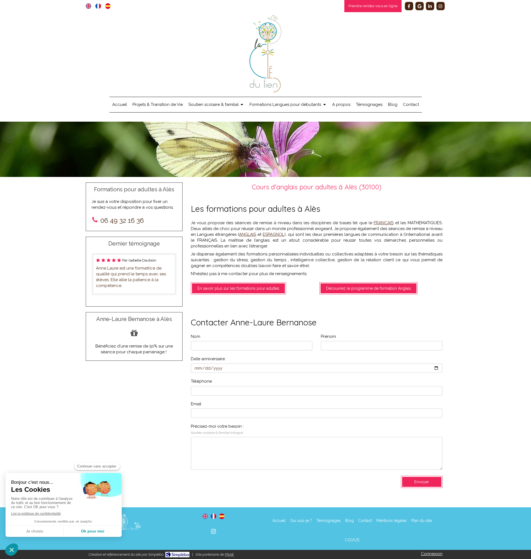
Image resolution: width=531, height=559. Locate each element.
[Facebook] (409, 6)
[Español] (108, 6)
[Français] (98, 6)
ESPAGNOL (273, 234)
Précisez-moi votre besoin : (217, 429)
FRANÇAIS (384, 222)
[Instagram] (440, 6)
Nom (195, 336)
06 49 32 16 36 (122, 220)
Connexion (431, 553)
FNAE (229, 554)
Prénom (328, 336)
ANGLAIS (247, 234)
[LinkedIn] (430, 6)
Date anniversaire (208, 358)
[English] (88, 6)
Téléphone (201, 381)
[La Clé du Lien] (265, 90)
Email (196, 403)
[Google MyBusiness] (419, 6)
